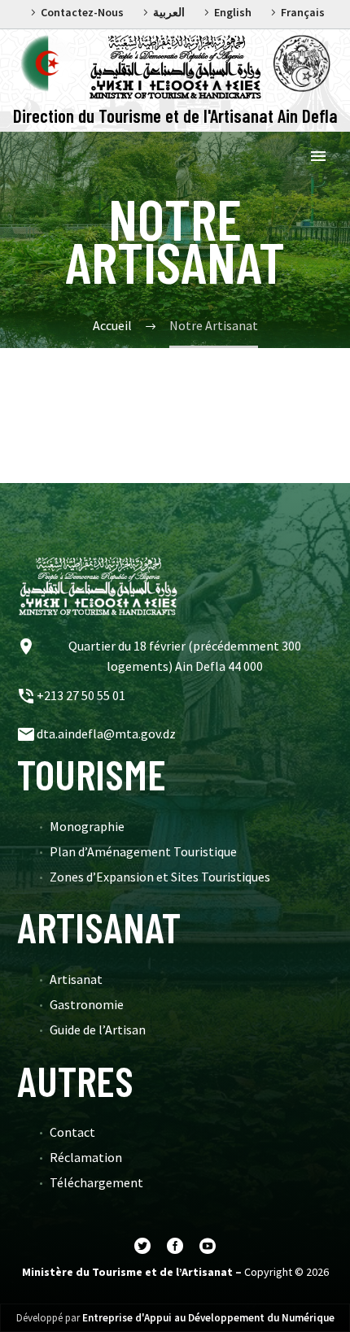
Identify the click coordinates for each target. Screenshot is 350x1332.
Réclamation (86, 1157)
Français (303, 12)
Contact (72, 1132)
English (233, 12)
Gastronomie (87, 1004)
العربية (169, 12)
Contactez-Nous (82, 12)
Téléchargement (96, 1182)
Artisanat (76, 979)
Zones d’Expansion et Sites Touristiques (160, 876)
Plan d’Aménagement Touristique (143, 851)
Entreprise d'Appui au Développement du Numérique (208, 1318)
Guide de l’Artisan (98, 1029)
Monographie (87, 826)
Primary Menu (318, 156)
